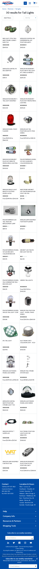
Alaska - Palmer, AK (25, 500)
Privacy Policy (19, 552)
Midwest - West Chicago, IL (27, 493)
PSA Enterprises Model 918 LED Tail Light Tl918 (11, 311)
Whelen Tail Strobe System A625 (27, 372)
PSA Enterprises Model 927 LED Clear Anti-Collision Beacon (28, 161)
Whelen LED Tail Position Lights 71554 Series (27, 131)
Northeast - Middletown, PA (27, 496)
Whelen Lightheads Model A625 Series (9, 372)
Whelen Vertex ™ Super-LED (8, 432)
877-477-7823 (11, 487)
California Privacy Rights (12, 546)
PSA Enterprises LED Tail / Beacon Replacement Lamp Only (9, 222)
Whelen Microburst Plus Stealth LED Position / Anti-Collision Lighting (27, 463)
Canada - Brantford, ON (26, 502)
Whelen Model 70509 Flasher (10, 130)
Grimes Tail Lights (26, 280)
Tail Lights (18, 9)
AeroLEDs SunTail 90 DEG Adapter (10, 69)
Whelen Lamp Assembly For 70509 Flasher (28, 221)
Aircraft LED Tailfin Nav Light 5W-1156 (27, 251)
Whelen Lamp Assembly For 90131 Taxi (10, 462)
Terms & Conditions (28, 550)
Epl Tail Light (7, 341)
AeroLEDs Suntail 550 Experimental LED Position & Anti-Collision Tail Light (27, 40)
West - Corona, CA (25, 487)
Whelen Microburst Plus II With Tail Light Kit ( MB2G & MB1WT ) (27, 70)
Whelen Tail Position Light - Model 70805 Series (27, 312)
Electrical (10, 9)
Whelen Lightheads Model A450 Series (27, 402)
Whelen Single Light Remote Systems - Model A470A (10, 191)
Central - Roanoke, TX (26, 491)
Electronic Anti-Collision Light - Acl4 (27, 341)
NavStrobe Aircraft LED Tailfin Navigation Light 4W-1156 (27, 191)
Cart (36, 3)
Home (4, 9)
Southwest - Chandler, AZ (27, 489)
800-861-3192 (6, 491)
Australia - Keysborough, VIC (28, 505)
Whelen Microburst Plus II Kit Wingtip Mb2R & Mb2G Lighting (10, 161)
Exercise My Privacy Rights (26, 546)
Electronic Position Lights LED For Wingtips (27, 433)
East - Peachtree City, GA (27, 498)
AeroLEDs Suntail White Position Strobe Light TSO (9, 403)
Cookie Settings (20, 548)
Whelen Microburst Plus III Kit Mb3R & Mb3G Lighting (28, 101)
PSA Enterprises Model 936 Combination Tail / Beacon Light (11, 282)
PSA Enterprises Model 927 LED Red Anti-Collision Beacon (11, 252)
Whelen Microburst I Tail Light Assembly (10, 100)
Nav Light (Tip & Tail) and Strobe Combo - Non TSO (10, 40)
